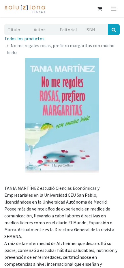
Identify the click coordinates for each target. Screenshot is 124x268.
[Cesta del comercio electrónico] (99, 8)
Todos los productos (24, 38)
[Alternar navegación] (114, 8)
